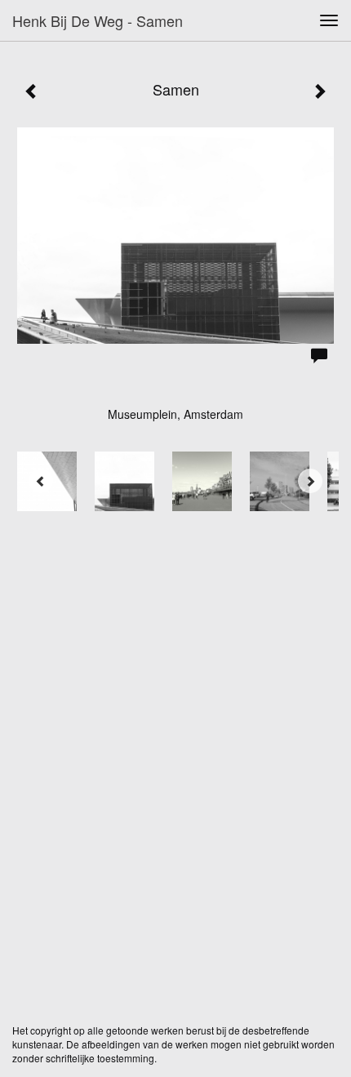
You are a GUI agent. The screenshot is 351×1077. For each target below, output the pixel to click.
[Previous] (41, 481)
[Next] (310, 481)
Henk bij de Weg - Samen (97, 20)
